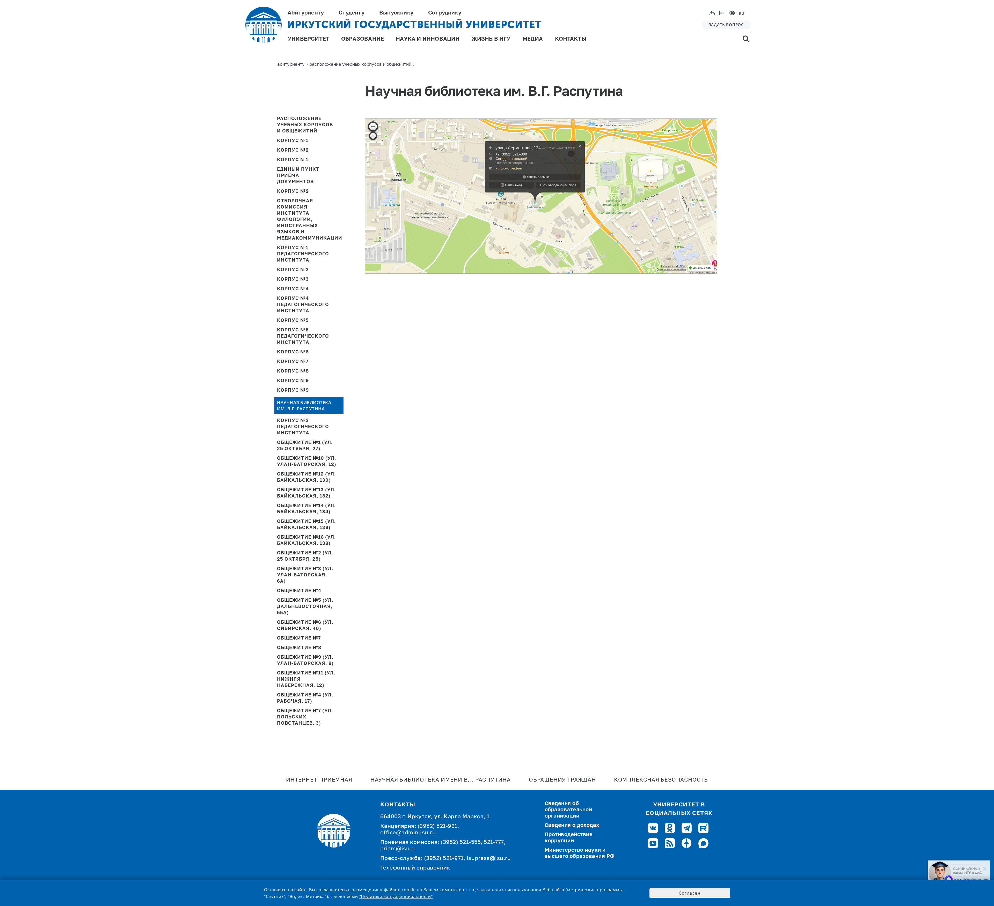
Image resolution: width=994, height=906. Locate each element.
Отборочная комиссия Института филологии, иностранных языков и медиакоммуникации (307, 220)
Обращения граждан (562, 780)
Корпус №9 (293, 380)
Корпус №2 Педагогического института (303, 426)
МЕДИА (533, 39)
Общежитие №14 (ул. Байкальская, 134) (306, 508)
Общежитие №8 (299, 647)
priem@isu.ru (398, 849)
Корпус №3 (293, 279)
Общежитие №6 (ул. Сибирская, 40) (305, 625)
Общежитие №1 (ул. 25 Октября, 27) (305, 445)
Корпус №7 (293, 361)
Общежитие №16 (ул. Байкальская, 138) (306, 540)
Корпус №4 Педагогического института (303, 304)
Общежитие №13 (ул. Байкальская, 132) (306, 493)
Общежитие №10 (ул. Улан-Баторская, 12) (306, 461)
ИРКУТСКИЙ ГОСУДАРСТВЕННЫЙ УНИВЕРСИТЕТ (414, 24)
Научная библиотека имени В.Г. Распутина (440, 780)
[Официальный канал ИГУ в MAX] (959, 872)
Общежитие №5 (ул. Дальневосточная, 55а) (305, 606)
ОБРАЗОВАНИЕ (362, 39)
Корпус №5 (293, 320)
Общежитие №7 (299, 638)
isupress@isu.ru (489, 858)
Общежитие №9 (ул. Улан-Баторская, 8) (305, 660)
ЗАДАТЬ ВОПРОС (726, 24)
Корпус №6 (293, 352)
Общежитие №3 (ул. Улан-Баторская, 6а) (305, 575)
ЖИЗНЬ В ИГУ (491, 39)
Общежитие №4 (299, 591)
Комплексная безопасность (661, 780)
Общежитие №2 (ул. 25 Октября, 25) (305, 556)
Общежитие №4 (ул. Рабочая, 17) (305, 698)
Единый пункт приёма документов (298, 175)
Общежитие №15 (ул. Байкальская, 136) (306, 524)
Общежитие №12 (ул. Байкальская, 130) (306, 477)
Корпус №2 (293, 150)
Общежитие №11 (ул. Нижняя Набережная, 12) (306, 679)
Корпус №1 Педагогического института (303, 254)
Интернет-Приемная (319, 780)
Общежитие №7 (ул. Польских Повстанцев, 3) (305, 717)
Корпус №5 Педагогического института (303, 336)
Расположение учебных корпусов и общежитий (305, 124)
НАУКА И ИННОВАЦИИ (427, 39)
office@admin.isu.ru (408, 833)
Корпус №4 (293, 289)
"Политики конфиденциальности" (396, 896)
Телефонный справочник (415, 868)
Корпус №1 (292, 140)
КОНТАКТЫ (571, 39)
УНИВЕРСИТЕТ (308, 39)
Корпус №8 (293, 371)
